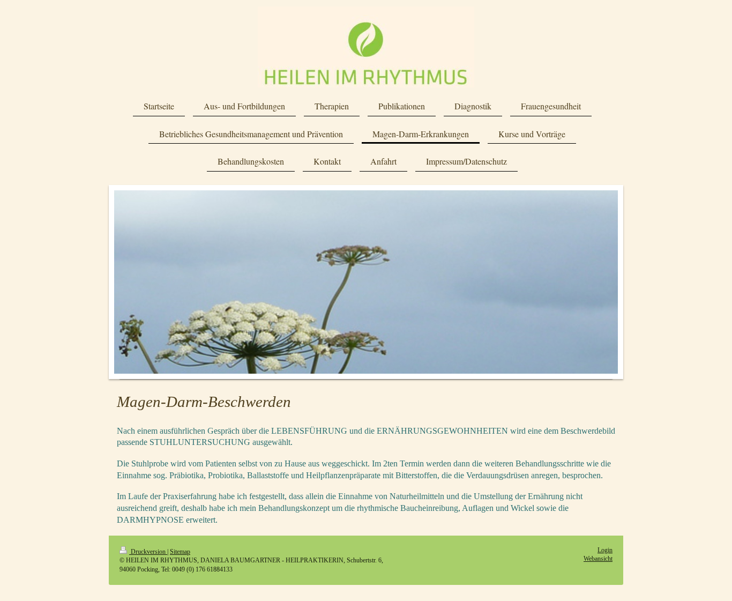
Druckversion (148, 551)
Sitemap (180, 551)
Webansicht (598, 558)
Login (605, 550)
